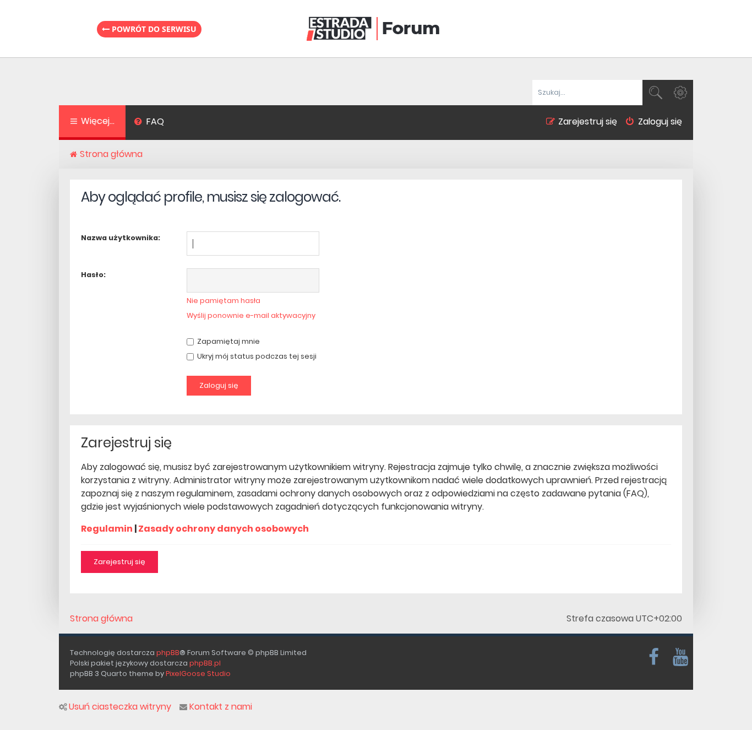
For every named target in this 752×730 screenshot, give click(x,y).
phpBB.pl (205, 663)
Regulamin (107, 528)
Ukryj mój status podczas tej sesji (256, 356)
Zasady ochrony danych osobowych (223, 528)
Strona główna (101, 619)
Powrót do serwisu (153, 29)
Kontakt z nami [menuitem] (220, 707)
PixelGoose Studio (198, 673)
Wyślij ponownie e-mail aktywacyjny (251, 315)
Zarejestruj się (119, 561)
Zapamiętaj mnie (227, 341)
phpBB (167, 652)
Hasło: (93, 274)
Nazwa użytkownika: (120, 237)
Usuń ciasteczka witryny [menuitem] (120, 707)
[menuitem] (149, 122)
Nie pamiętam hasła (223, 300)
